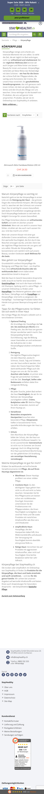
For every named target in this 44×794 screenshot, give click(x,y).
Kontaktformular (11, 721)
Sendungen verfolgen (13, 735)
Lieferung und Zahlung (14, 724)
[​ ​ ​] (4, 34)
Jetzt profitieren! (22, 17)
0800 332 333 (23, 661)
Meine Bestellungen (13, 731)
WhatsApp (19, 663)
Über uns (8, 687)
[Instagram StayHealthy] (12, 674)
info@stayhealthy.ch (19, 657)
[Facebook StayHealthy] (3, 674)
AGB (6, 690)
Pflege (14, 40)
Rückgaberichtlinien (13, 728)
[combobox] (22, 34)
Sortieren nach (13, 115)
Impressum (9, 694)
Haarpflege (7, 291)
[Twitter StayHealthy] (7, 674)
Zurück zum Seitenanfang (13, 596)
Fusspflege (32, 294)
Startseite (5, 40)
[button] (8, 175)
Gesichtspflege (8, 283)
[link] (5, 115)
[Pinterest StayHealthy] (16, 674)
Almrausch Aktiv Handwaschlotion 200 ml (22, 165)
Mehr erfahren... (10, 104)
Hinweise (33, 792)
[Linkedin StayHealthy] (20, 674)
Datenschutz (9, 697)
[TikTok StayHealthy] (25, 674)
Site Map (8, 701)
